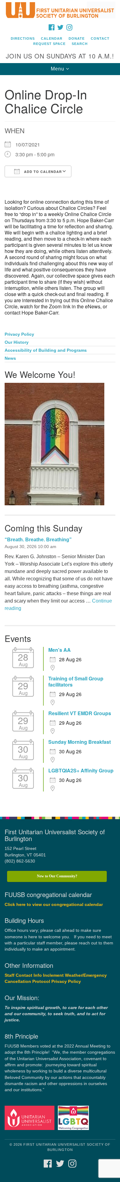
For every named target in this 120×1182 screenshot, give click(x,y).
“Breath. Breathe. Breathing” (38, 539)
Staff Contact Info (23, 975)
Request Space (49, 44)
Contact (100, 38)
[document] (60, 442)
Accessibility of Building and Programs (46, 350)
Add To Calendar (42, 171)
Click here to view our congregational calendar (54, 904)
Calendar (51, 38)
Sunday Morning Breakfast (79, 742)
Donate (77, 38)
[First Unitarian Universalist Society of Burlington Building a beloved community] (60, 10)
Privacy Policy (19, 334)
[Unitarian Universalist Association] (31, 1117)
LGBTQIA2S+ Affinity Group (81, 770)
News (10, 358)
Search (80, 44)
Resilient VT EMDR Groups (79, 713)
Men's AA (59, 650)
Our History (17, 342)
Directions (23, 38)
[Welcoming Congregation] (74, 1117)
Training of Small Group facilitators (75, 681)
